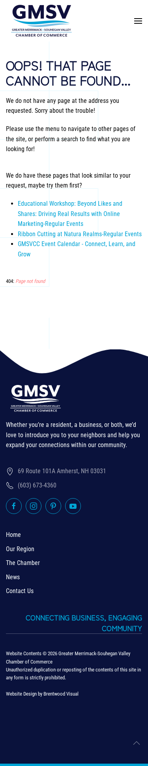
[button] (138, 21)
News (13, 577)
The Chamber (23, 563)
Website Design (21, 694)
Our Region (20, 549)
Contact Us (20, 591)
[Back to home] (41, 21)
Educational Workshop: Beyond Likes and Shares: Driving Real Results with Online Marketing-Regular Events (70, 214)
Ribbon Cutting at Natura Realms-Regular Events (80, 234)
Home (13, 534)
